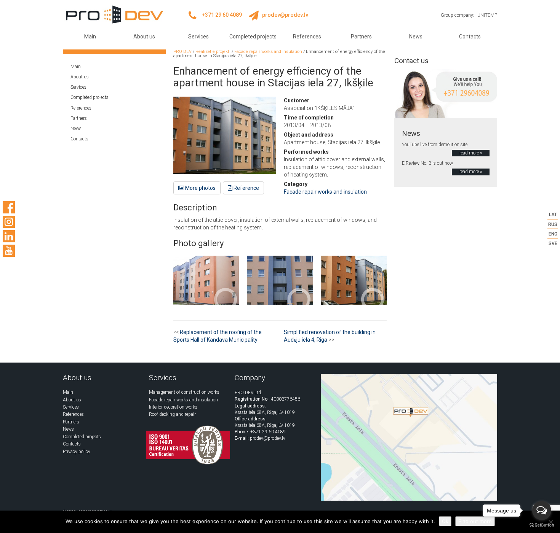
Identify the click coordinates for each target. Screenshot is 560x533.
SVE (553, 243)
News (415, 36)
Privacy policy (76, 451)
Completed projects (253, 36)
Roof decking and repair (172, 414)
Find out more (475, 521)
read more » (470, 153)
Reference (245, 188)
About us (144, 36)
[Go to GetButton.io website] (542, 525)
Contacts (470, 36)
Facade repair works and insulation (325, 192)
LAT (553, 214)
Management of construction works (184, 392)
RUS (552, 224)
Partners (361, 36)
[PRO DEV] (114, 14)
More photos (200, 188)
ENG (553, 233)
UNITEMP (487, 15)
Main (90, 36)
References (307, 36)
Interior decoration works (173, 407)
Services (198, 36)
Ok (445, 521)
